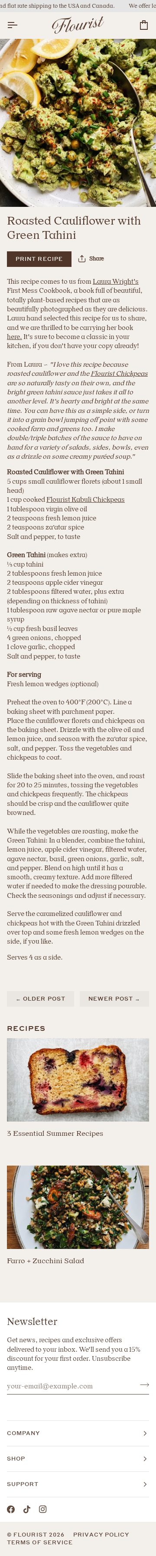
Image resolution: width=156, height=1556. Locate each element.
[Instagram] (43, 1509)
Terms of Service (40, 1542)
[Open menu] (20, 25)
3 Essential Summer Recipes (55, 1133)
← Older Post (40, 998)
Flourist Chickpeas (119, 373)
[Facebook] (11, 1509)
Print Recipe (39, 259)
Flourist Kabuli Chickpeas (85, 500)
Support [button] (23, 1484)
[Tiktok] (26, 1509)
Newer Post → (114, 998)
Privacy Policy (101, 1534)
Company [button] (23, 1433)
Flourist (31, 1534)
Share (96, 258)
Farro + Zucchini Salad (45, 1260)
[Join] (142, 1385)
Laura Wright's (116, 281)
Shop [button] (16, 1458)
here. (14, 337)
